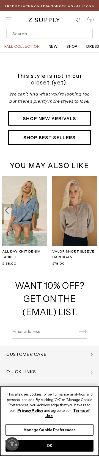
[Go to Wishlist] (78, 20)
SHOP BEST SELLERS (49, 137)
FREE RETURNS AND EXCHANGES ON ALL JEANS (49, 6)
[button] (6, 211)
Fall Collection (22, 46)
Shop (72, 46)
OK (49, 445)
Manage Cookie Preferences (49, 430)
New (53, 46)
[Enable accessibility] (12, 443)
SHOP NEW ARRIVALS (49, 118)
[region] (49, 421)
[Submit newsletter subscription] (82, 331)
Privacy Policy (30, 410)
